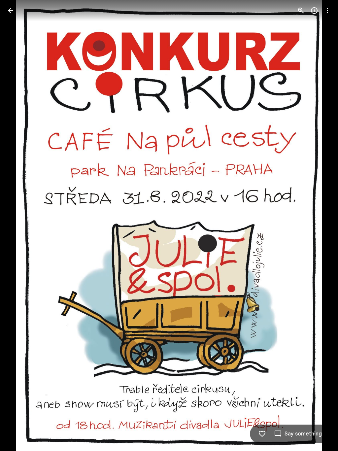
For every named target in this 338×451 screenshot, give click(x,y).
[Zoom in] (301, 10)
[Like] (262, 434)
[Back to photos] (10, 10)
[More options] (327, 10)
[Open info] (314, 10)
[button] (319, 225)
